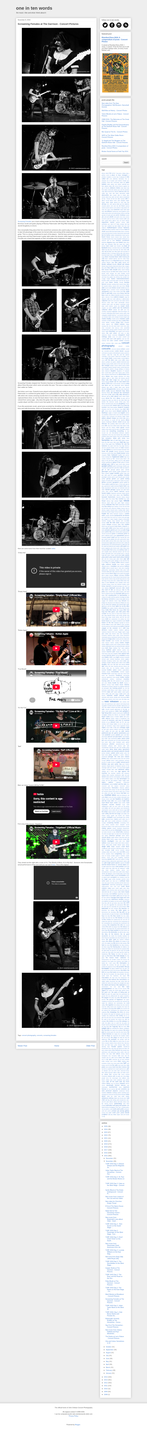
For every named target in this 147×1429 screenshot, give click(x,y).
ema (111, 425)
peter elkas (108, 742)
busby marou (116, 293)
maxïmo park (111, 651)
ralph (122, 775)
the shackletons (112, 1010)
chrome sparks (114, 329)
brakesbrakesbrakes (123, 278)
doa (128, 400)
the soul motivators (117, 1017)
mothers (112, 679)
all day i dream (106, 198)
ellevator (104, 423)
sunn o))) (104, 883)
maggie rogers (122, 632)
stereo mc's (125, 870)
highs (121, 501)
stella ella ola (115, 868)
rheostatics (115, 788)
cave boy (126, 309)
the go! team (120, 950)
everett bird (105, 431)
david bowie (122, 374)
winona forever (108, 1103)
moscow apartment (107, 677)
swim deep (126, 888)
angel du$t (123, 209)
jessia (103, 542)
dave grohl (112, 372)
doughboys (122, 403)
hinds (108, 502)
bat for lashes (106, 235)
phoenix (112, 744)
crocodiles (123, 356)
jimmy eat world (110, 544)
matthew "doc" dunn (118, 648)
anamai (127, 206)
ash (125, 219)
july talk (126, 559)
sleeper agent (121, 844)
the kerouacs (116, 970)
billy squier (117, 251)
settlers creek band (112, 826)
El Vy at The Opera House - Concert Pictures (114, 1207)
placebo (104, 751)
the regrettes (110, 1005)
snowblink (107, 850)
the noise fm (116, 988)
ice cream (118, 517)
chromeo (120, 329)
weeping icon (105, 1094)
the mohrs (108, 983)
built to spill (105, 293)
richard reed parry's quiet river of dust (118, 791)
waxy (120, 1087)
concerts (40, 1035)
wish (124, 1103)
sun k (117, 881)
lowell (127, 621)
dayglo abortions (118, 376)
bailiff (103, 229)
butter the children (110, 295)
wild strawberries (121, 1100)
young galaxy (124, 1111)
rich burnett (105, 791)
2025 (106, 1126)
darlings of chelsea (124, 369)
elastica (123, 420)
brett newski (119, 284)
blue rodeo (110, 268)
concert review (123, 346)
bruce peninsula (120, 289)
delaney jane (105, 387)
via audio (117, 1076)
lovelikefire (119, 620)
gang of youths (125, 462)
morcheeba (126, 675)
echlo (114, 414)
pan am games (113, 733)
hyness (121, 513)
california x (119, 299)
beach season (115, 237)
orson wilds (109, 727)
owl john (112, 731)
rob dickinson (123, 795)
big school (113, 249)
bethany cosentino (112, 247)
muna (109, 683)
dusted (114, 411)
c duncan (106, 297)
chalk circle (111, 317)
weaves (109, 1092)
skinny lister (106, 839)
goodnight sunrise (106, 477)
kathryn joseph (110, 568)
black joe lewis (121, 255)
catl (122, 309)
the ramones (124, 1001)
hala (128, 486)
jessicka (107, 542)
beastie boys (110, 238)
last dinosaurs (117, 589)
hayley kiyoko (125, 493)
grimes (104, 482)
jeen (109, 539)
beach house (106, 237)
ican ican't (112, 517)
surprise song (106, 888)
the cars (123, 919)
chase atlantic (106, 322)
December (109, 1158)
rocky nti (110, 797)
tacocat (119, 890)
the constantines (106, 923)
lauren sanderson (106, 593)
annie (106, 213)
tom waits (109, 1053)
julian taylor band (114, 557)
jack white (109, 528)
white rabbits (125, 1096)
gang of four (117, 462)
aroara (127, 217)
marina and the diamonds (122, 639)
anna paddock (122, 211)
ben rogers (126, 244)
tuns (121, 1063)
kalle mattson (106, 564)
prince (108, 760)
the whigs (114, 1037)
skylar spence (111, 843)
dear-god (127, 380)
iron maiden (125, 524)
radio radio (114, 769)
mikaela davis (115, 662)
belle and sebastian (107, 244)
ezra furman (117, 434)
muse (117, 684)
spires (125, 861)
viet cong (123, 1076)
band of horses (120, 229)
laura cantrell (108, 591)
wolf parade (122, 1105)
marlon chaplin (124, 642)
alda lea (117, 191)
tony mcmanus (112, 1055)
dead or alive (110, 378)
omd (108, 724)
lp (124, 622)
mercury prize (110, 655)
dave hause (118, 372)
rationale (127, 776)
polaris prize (115, 753)
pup (109, 764)
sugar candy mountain (114, 879)
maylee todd (119, 651)
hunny (116, 511)
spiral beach (120, 861)
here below (112, 499)
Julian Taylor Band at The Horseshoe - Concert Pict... (114, 1172)
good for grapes (112, 475)
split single (107, 863)
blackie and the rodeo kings (121, 258)
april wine (113, 215)
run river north (116, 806)
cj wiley (127, 333)
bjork (108, 255)
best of (126, 246)
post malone (125, 756)
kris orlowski (118, 584)
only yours (126, 724)
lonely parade (123, 615)
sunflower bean (124, 881)
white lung (117, 1096)
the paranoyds (123, 994)
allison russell (105, 200)
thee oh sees (125, 1041)
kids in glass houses (107, 575)
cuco (103, 360)
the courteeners (123, 923)
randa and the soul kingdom (113, 776)
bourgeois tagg (123, 275)
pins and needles (121, 747)
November (109, 1161)
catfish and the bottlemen (120, 308)
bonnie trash (105, 273)
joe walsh (104, 546)
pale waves (125, 731)
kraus (112, 584)
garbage (104, 464)
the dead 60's (111, 928)
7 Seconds (118, 173)
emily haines (123, 425)
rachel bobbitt (125, 767)
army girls (116, 217)
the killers (124, 970)
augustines (105, 222)
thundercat (126, 1046)
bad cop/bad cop (109, 226)
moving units (106, 681)
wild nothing (113, 1100)
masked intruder (120, 646)
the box (113, 917)
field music (110, 442)
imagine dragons (118, 519)
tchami (110, 895)
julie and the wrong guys (109, 559)
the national (120, 985)
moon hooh (126, 673)
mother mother (124, 677)
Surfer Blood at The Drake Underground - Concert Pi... (114, 1192)
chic (112, 324)
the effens (109, 941)
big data (107, 249)
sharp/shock (126, 828)
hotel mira (108, 508)
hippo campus (125, 502)
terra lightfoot (105, 901)
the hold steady (119, 956)
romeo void (109, 799)
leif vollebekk (110, 600)
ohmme (104, 722)
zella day (110, 1114)
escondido (122, 429)
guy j (103, 486)
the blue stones (116, 916)
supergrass (126, 884)
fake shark (110, 436)
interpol (109, 524)
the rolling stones (109, 1006)
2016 (106, 1153)
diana (127, 391)
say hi (127, 819)
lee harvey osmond (108, 599)
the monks (114, 983)
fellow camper (125, 440)
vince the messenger (112, 1078)
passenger (104, 736)
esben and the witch (114, 429)
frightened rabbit (118, 457)
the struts (116, 1021)
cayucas (114, 311)
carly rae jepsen (114, 304)
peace (123, 738)
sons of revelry (106, 855)
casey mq (117, 306)
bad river (124, 226)
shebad (124, 830)
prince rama (114, 760)
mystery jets (125, 690)
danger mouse (114, 365)
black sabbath (109, 258)
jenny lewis (126, 539)
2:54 (110, 173)
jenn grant (120, 539)
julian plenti (105, 557)
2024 (106, 1129)
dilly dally (119, 394)
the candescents (115, 919)
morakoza (119, 675)
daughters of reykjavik (123, 371)
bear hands (123, 237)
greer (118, 480)
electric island (117, 422)
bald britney (108, 229)
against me (126, 186)
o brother (116, 716)
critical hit (117, 356)
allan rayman (121, 198)
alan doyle (124, 188)
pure (112, 764)
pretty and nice (122, 758)
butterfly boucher (119, 295)
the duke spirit (111, 939)
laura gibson (116, 591)
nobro (117, 711)
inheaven (122, 522)
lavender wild (120, 593)
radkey (127, 769)
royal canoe (113, 802)
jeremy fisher (113, 541)
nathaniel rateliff (112, 695)
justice (109, 560)
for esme (113, 449)
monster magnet (124, 671)
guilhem (108, 484)
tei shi (103, 899)
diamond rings (120, 391)
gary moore (119, 464)
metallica (122, 655)
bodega (127, 269)
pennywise (110, 740)
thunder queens (116, 1046)
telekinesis (114, 899)
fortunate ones (125, 449)
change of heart (119, 317)
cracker (104, 354)
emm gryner (120, 427)
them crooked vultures (108, 1043)
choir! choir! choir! (118, 326)
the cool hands (114, 923)
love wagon (113, 620)
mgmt (117, 657)
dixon (114, 398)
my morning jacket (116, 688)
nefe (119, 697)
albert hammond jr (109, 191)
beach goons (125, 235)
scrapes (104, 822)
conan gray (118, 343)
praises (115, 758)
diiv (110, 394)
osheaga (122, 727)
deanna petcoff (125, 378)
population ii (116, 755)
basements (120, 233)
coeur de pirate (116, 336)
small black (125, 846)
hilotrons (104, 502)
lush (112, 626)
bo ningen (126, 267)
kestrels (107, 573)
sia (107, 833)
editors (104, 418)
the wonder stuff (122, 1039)
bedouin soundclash (122, 240)
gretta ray (123, 480)
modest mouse (106, 671)
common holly (110, 343)
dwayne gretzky (122, 411)
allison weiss (113, 200)
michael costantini (124, 657)
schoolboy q (125, 821)
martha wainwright (106, 646)
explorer (127, 433)
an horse (122, 206)
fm (119, 447)
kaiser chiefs (116, 562)
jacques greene (110, 530)
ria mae (118, 789)
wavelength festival (112, 1085)
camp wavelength (119, 302)
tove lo (103, 1059)
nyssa (111, 716)
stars (124, 864)
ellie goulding (111, 423)
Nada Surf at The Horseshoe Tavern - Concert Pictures (113, 1212)
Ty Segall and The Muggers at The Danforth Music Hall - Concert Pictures (115, 141)
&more (103, 173)
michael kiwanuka (115, 659)
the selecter (105, 1010)
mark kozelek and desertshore (120, 640)
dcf (125, 376)
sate (103, 819)
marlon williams (106, 644)
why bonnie (120, 1098)
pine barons (118, 745)
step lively (105, 870)
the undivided (113, 1028)
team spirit (116, 895)
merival (117, 655)
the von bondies (122, 1034)
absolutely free (123, 178)
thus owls (111, 1048)
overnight (126, 729)
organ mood (116, 725)
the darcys (124, 927)
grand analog (125, 478)
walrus (108, 1083)
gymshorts (107, 486)
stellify (127, 868)
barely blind (109, 231)
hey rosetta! (119, 499)
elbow (127, 420)
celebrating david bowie (112, 313)
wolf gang (116, 1105)
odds (103, 718)
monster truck (106, 673)
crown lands (108, 358)
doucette (116, 403)
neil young (123, 697)
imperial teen (119, 520)
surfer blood (125, 886)
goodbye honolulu (123, 475)
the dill (119, 932)
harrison (121, 491)
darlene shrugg (114, 369)
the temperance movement (115, 1024)
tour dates (126, 1057)
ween (127, 1092)
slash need (118, 843)
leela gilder (123, 599)
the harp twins (110, 952)
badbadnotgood (112, 227)
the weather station (124, 1035)
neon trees (115, 699)
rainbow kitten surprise (108, 775)
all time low (114, 198)
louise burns (105, 621)
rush (103, 808)
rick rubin (110, 793)
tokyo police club (122, 1052)
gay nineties (124, 466)
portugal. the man (114, 756)
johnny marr (123, 550)
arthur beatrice (120, 218)
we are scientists (121, 1089)
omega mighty (113, 724)
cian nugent (119, 331)
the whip (120, 1037)
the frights (108, 948)
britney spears (112, 286)
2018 (106, 1147)
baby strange (120, 224)
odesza (108, 718)
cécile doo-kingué (122, 311)
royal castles (121, 802)
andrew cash (112, 207)
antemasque (117, 213)
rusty (106, 808)
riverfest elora (110, 795)
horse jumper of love (116, 506)
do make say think (111, 400)
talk (108, 892)
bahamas (126, 227)
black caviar (113, 255)
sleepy (127, 844)
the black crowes (118, 914)
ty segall (108, 1069)
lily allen (126, 606)
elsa (109, 425)
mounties (126, 679)
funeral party (119, 458)
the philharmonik (112, 996)
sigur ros (113, 833)
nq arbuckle (122, 714)
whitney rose (113, 1098)
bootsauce (104, 275)
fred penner (126, 455)
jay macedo (121, 537)
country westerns (124, 353)
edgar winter (125, 416)
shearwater (118, 830)
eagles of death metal (114, 412)
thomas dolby (122, 1045)
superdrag (112, 884)
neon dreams (108, 699)
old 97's (122, 722)
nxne (108, 716)
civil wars (121, 333)
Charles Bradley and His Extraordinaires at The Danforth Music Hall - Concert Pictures (115, 126)
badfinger (120, 227)
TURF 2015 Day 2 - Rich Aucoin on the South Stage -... (113, 1225)
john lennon (114, 548)
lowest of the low (107, 622)
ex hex (127, 431)
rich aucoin (125, 789)
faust (128, 438)
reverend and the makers (110, 786)
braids (108, 278)
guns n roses (119, 484)
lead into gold (114, 597)
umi (112, 1070)
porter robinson (125, 755)
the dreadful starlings (121, 936)
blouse (120, 266)
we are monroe (111, 1089)
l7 (127, 586)
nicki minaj (123, 704)
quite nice (109, 767)
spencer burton (106, 861)
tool (119, 1056)
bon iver (115, 271)
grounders (109, 482)
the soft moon (107, 1017)
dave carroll (105, 372)
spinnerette (113, 861)
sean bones (105, 824)
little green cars (113, 612)
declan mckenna (121, 383)
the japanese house (111, 966)
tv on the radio (113, 1065)
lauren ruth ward (124, 591)
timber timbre (108, 1050)
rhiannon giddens (124, 787)
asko (103, 220)
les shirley (106, 604)
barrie (103, 233)
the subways (123, 1021)
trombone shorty (106, 1063)
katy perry (121, 568)
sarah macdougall (117, 817)
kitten (125, 580)
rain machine (111, 773)
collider (111, 340)
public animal (121, 762)
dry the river (110, 409)
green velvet (114, 480)
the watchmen (114, 1035)
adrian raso (114, 184)
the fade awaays (122, 943)
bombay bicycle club (107, 271)
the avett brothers (122, 906)
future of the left (106, 460)
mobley (122, 668)
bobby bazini (121, 269)
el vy (118, 420)
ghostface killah (119, 467)
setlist (53, 548)
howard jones (114, 510)
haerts (121, 486)
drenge (122, 405)
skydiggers (110, 841)
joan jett (127, 544)
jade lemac (118, 530)
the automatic (113, 906)
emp (107, 429)
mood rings (114, 673)
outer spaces (109, 729)
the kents (110, 970)
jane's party (113, 535)
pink (124, 745)
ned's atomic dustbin (112, 697)
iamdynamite (118, 515)
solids (107, 852)
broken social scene (118, 288)
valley (118, 1072)
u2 (102, 1070)
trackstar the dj (116, 1059)
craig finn (109, 354)
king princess (123, 579)
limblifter (104, 608)
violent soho (109, 1080)
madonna (104, 632)
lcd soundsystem (111, 595)
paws (119, 738)
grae (118, 478)
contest (122, 349)
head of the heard (107, 495)
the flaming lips (115, 947)
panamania (122, 733)
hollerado (109, 504)
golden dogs (123, 473)
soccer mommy (119, 850)
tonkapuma (105, 1055)
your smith (112, 1112)
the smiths (119, 1015)
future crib (126, 458)
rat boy (123, 776)
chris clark (126, 326)
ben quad (119, 244)
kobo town (126, 582)
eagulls (123, 413)
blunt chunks (118, 267)
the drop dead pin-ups (121, 937)
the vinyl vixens (123, 1032)
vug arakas (126, 1080)
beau (115, 238)
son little (122, 852)
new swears (123, 701)
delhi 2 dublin (114, 387)
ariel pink (106, 217)
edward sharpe (111, 418)
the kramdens (120, 972)
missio (125, 666)
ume (109, 1070)
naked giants (125, 692)
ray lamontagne (122, 778)
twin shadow (109, 1067)
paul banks (118, 736)
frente (103, 457)
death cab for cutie (116, 381)
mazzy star (126, 651)
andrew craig (119, 207)
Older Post (90, 1046)
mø (111, 668)
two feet (104, 1069)
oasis (121, 716)
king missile (116, 579)
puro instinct (125, 764)
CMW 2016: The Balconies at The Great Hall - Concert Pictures (115, 120)
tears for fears (123, 895)
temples (121, 899)
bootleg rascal (125, 273)
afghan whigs (108, 186)
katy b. (116, 568)
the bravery (119, 918)
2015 (106, 1156)
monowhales (115, 672)
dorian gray (122, 402)
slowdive (118, 846)
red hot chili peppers (112, 780)
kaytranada (112, 570)
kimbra (127, 575)
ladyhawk (112, 588)
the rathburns (109, 1003)
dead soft (117, 378)
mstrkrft (118, 681)
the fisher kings (106, 947)
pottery (104, 758)
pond (106, 755)
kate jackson (120, 566)
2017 (106, 1150)
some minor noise (114, 852)
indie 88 (108, 522)
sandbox (104, 817)
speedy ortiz (111, 859)
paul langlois (126, 736)
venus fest (108, 1074)
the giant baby (105, 950)
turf (125, 1063)
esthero (127, 429)
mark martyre (105, 642)
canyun (127, 302)
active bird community (113, 182)
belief (117, 242)
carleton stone (106, 304)
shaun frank (105, 830)
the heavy (112, 954)
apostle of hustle (106, 215)
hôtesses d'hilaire (116, 508)
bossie (116, 275)
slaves (123, 843)
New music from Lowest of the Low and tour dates (114, 1197)
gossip (108, 478)
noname (114, 713)
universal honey (125, 1070)
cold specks (117, 339)
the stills (124, 1019)
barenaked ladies (116, 231)
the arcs (126, 905)
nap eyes (112, 693)
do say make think (122, 400)
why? (125, 1098)
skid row (127, 837)
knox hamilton (119, 582)
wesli (110, 1094)
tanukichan (120, 893)
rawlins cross (113, 778)
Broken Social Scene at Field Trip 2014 (115, 151)
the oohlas (109, 990)
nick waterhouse (108, 704)
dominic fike (105, 402)
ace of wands (110, 180)
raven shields (105, 778)
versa (122, 1074)
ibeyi (108, 517)
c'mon (111, 297)
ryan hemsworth (125, 808)
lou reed (127, 619)
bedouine (104, 242)
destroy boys (120, 389)
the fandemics (114, 945)
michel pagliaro (125, 659)
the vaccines (106, 1030)
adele (108, 184)
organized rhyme (124, 725)
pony (110, 755)
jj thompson (118, 544)
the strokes (110, 1021)
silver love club (120, 833)
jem (116, 539)
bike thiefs (124, 249)
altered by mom (118, 202)
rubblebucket (105, 806)
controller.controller (109, 351)
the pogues (105, 997)
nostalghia (104, 714)
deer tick (111, 385)
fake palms (124, 434)
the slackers (105, 1014)
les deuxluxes (109, 602)
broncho (127, 288)
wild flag (107, 1100)
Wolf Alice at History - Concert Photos (114, 110)
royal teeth (125, 804)
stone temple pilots (118, 873)
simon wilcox (125, 835)
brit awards (105, 286)
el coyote (112, 420)
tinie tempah (123, 1050)
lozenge (122, 622)
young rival (105, 1112)
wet (113, 1094)
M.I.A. (120, 628)
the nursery (123, 988)
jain (122, 530)
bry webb (126, 291)
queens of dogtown (116, 766)
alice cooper (113, 195)
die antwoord (115, 392)
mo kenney (116, 668)
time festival (116, 1050)
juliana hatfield (124, 557)
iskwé (103, 526)
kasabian (114, 566)
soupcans (126, 857)
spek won (118, 859)
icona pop (124, 517)
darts (103, 371)
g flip (124, 460)
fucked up (109, 458)
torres (120, 1057)
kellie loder (109, 571)
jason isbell (110, 537)
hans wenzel (109, 491)
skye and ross (120, 841)
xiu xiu (103, 1109)
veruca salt (111, 1076)
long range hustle (110, 617)
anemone (117, 209)
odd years (126, 716)
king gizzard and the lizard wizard (111, 577)
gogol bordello (114, 473)
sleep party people (111, 844)
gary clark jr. (111, 464)
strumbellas (122, 875)
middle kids (126, 661)
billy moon (111, 251)
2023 (106, 1132)
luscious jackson (106, 626)
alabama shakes (115, 188)
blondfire (114, 264)
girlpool (118, 469)
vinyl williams (122, 1078)
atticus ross (115, 220)
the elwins (116, 941)
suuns (113, 888)
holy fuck (115, 504)
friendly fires (108, 457)
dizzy (118, 398)
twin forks (123, 1065)
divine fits (109, 398)
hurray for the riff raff (123, 511)
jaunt (116, 537)
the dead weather (113, 930)
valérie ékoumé (108, 1072)
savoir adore (121, 819)
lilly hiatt (122, 606)
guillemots (112, 484)
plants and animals (113, 751)
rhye (103, 789)
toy (107, 1059)
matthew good (110, 650)
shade (127, 826)
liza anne (111, 613)
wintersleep (118, 1103)
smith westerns (111, 848)
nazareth (104, 697)
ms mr (113, 681)
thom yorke (114, 1045)
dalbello (119, 362)
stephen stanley (115, 870)
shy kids (104, 833)
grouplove (116, 482)
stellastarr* (122, 868)
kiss (122, 580)
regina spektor (107, 782)
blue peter (104, 267)
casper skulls (124, 306)
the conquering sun (124, 921)
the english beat (109, 943)
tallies (119, 892)
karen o (108, 566)
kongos (108, 584)
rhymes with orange (109, 789)
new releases (111, 701)
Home (56, 1046)
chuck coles (126, 329)
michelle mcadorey (107, 661)
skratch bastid (122, 839)
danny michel (120, 367)
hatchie (127, 491)
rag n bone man (112, 771)
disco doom (122, 396)
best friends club (118, 246)
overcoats (121, 729)
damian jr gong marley (108, 363)
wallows (104, 1083)
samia (108, 815)
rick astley (104, 793)
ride (115, 793)
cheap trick (119, 322)
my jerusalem (105, 688)
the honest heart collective (116, 957)
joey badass (117, 546)
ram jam (127, 775)
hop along (107, 506)
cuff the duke (109, 360)
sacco (110, 810)
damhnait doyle (125, 362)
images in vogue (108, 519)
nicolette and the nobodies (114, 705)
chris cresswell (106, 328)
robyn (106, 797)
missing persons (118, 666)
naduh (115, 692)
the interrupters (122, 963)
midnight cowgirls (106, 662)
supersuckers (105, 886)
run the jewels (125, 806)
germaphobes (110, 467)
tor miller (111, 1057)
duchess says (119, 409)
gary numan (126, 464)
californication (125, 299)
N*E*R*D (104, 692)
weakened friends (124, 1091)
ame (112, 206)
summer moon (125, 879)
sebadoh (122, 824)
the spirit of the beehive (108, 1019)
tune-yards (117, 1063)
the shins (120, 1012)
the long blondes (119, 974)
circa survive (125, 331)
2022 (106, 1135)
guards (121, 482)
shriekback (126, 832)
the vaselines (119, 1030)
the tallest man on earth (112, 1023)
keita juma (123, 570)
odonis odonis (115, 718)
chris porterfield (124, 328)
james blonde (115, 531)
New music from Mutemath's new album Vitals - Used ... (114, 1219)
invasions (114, 524)
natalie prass (122, 693)
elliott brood (118, 423)
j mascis (124, 526)
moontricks (112, 675)
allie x (127, 198)
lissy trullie (105, 610)
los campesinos (113, 619)
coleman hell (105, 340)
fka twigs (122, 446)
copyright (126, 351)
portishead (104, 756)
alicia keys (108, 197)
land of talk (109, 590)
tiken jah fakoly (118, 1048)
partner (118, 735)
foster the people (107, 451)
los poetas (121, 619)
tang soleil (109, 893)
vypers (103, 1081)
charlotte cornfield (106, 320)
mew (114, 657)
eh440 (120, 418)
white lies (110, 1096)
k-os (103, 562)
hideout (108, 501)
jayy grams (105, 539)
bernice (104, 246)
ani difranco (108, 211)
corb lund (104, 353)
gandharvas (109, 462)
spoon (113, 863)
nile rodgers (108, 707)
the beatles (111, 910)
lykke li (123, 626)
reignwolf (118, 782)
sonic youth (126, 853)
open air (104, 725)
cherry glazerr (106, 324)
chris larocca (115, 328)
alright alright (109, 202)
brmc (123, 286)
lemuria (124, 601)
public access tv (112, 762)
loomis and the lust (121, 617)
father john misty (119, 438)
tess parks (119, 901)
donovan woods (113, 402)
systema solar (113, 890)
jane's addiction (106, 535)
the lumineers (114, 975)
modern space (111, 670)
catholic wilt (116, 309)
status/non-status (110, 866)
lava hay (113, 593)
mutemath (104, 686)
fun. (114, 458)
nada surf (110, 692)
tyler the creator (115, 1069)
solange (104, 852)
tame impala (125, 892)
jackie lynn (123, 528)
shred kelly (119, 832)
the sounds (125, 1017)
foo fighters (107, 449)
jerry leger (120, 541)
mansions (119, 637)
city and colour (111, 333)
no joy (125, 709)
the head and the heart (120, 952)
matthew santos (121, 650)
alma (119, 200)
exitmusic (121, 433)
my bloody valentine (112, 686)
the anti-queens (119, 904)
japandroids (120, 535)
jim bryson (119, 542)
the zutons (119, 1041)
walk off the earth (112, 1081)
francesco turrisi (106, 453)
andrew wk (126, 207)
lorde (106, 619)
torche (116, 1057)
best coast (109, 246)
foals (122, 447)
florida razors (114, 447)
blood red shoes (123, 264)
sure (111, 886)
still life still (104, 873)
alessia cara (123, 191)
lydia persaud (116, 626)
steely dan (108, 868)
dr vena (104, 405)
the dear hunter (123, 930)
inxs (119, 524)
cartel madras (109, 306)
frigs (125, 457)
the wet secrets (106, 1037)
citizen (103, 333)
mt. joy (122, 681)
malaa (106, 633)
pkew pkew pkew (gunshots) (119, 749)
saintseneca (119, 811)
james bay (108, 532)
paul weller (105, 738)
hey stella (126, 499)
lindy (123, 608)
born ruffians (111, 275)
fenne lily (104, 442)
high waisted (114, 501)
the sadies (117, 1008)
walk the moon (124, 1081)
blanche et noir (109, 260)
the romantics (118, 1006)
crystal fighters (125, 358)
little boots (112, 610)
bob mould (113, 269)
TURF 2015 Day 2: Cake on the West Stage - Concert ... (114, 1185)
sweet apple (119, 888)
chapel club (126, 317)
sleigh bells (106, 846)
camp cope (110, 302)
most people (116, 677)
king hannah (123, 577)
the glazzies (113, 950)
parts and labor (125, 734)
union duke (117, 1070)
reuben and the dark (119, 784)
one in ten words (34, 8)
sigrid (109, 833)
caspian (104, 308)
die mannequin (124, 392)
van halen (123, 1072)
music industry (124, 684)
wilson (124, 1101)
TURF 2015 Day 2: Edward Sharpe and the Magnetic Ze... (114, 1165)
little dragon (120, 610)
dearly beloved (105, 381)
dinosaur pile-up (106, 396)
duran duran (108, 411)
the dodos (112, 936)
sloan (113, 846)
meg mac (110, 653)
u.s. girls (126, 1069)
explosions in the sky (107, 434)
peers (106, 740)
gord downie (119, 477)
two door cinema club (122, 1067)
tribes (119, 1061)
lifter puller (126, 604)
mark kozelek (106, 641)
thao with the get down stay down (113, 903)
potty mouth (110, 758)
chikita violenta (119, 324)
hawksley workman (116, 493)
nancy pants (105, 693)
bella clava (126, 242)
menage (104, 655)
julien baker (120, 559)
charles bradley (106, 319)
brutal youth (119, 291)
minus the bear (109, 666)
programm (121, 760)
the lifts (104, 974)
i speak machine (109, 515)
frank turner (121, 453)
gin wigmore (126, 467)
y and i (111, 1109)
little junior (122, 612)
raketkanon (118, 775)
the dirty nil (106, 934)
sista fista (121, 837)
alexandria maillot (124, 193)
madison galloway (124, 630)
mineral (123, 664)
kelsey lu (122, 571)
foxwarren (121, 451)
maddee (110, 630)
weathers (104, 1092)
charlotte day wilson (116, 320)
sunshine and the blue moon (122, 883)
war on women (115, 1083)
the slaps (111, 1014)
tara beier (126, 893)
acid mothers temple (120, 180)
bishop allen (119, 253)
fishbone (118, 444)
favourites (106, 440)
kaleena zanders (124, 562)
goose (113, 477)
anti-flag (127, 213)
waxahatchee (113, 1087)
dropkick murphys (123, 407)
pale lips (118, 731)
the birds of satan (109, 914)
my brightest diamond (123, 686)
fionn (113, 444)
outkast (116, 729)
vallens (115, 1072)
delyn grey (122, 387)
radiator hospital (106, 769)
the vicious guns (109, 1032)
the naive (126, 983)
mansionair (114, 637)
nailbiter (120, 692)
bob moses (105, 269)
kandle (114, 564)
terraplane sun (112, 901)
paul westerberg (112, 738)
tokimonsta (113, 1052)
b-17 (115, 224)
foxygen (127, 451)
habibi (112, 486)
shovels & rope (111, 832)
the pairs (107, 994)
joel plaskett (110, 546)
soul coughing (118, 857)
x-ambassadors (125, 1107)
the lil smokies (110, 974)
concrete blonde (115, 349)
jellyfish (113, 539)
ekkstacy (106, 420)
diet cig (107, 394)
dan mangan (106, 365)
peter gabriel (125, 742)
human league (110, 511)
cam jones (116, 300)
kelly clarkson (115, 571)
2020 (106, 1141)
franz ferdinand (112, 455)
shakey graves (106, 828)
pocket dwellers (106, 753)
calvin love (110, 300)
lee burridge (121, 597)
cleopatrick (121, 335)
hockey (104, 504)
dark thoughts (105, 369)
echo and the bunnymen (122, 414)
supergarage (119, 884)
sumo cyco (105, 881)
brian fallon (126, 284)
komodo (104, 584)
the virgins (115, 1034)
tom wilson (116, 1054)
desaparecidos (111, 389)
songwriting (118, 854)
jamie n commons (117, 533)
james (103, 531)
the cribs (120, 925)
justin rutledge (115, 560)
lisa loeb (127, 608)
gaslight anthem (107, 466)
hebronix (118, 497)
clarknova (104, 335)
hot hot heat (126, 506)
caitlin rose (109, 299)
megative (115, 653)
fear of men (114, 440)
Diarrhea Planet (106, 392)
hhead (103, 501)
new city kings (123, 699)
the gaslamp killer (124, 948)
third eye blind (106, 1045)
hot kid (103, 508)
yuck (118, 1112)
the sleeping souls (118, 1014)
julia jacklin (125, 555)
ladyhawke (118, 588)
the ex (115, 943)
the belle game (121, 910)
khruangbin (126, 573)
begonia (109, 242)
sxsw (107, 890)
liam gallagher (113, 604)
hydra (111, 513)
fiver (118, 446)
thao (103, 903)
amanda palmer (106, 206)
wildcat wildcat (113, 1101)
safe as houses (119, 810)
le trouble (108, 597)
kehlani (117, 570)
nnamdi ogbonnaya (115, 709)
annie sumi (111, 213)
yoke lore (104, 1111)
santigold (109, 817)
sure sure (117, 886)
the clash (108, 921)
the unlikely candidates (123, 1028)
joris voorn (114, 553)
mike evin (110, 664)
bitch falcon (126, 253)
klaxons (112, 582)
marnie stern (113, 644)
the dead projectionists (121, 928)
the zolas (113, 1041)
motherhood (105, 679)
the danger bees (116, 926)
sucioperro (113, 877)
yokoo (109, 1111)
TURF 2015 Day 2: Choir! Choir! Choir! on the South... (114, 1239)
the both (108, 917)
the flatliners (124, 947)
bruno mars (113, 291)
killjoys (116, 575)
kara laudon (120, 564)
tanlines (114, 894)
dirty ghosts (115, 396)
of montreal (125, 720)
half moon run (115, 488)
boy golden (110, 277)
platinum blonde (124, 751)
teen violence (107, 897)
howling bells (121, 510)
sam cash (126, 812)
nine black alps (119, 707)
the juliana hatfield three (116, 968)
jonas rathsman (113, 551)
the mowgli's (120, 983)
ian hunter (104, 517)
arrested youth (106, 218)
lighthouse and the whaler (108, 606)
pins (115, 747)
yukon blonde (125, 1112)
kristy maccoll (106, 586)
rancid (103, 777)
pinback (110, 745)
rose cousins (118, 800)
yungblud (104, 1114)
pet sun (116, 740)
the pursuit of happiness (115, 999)
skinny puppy (114, 839)
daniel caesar (122, 365)
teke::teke (108, 899)
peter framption (117, 742)
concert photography (29, 1035)
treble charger (105, 1061)
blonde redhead (107, 264)
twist (114, 1067)
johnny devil (116, 550)
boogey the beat (115, 273)
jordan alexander (106, 553)
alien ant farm (115, 197)
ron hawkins (117, 799)
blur (123, 267)
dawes (108, 376)
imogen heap (111, 520)
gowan (114, 478)
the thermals (126, 1024)
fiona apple (109, 444)
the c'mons (107, 919)
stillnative (110, 873)
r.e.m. (114, 767)
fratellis (120, 455)
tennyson (126, 899)
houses (123, 508)
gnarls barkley (113, 471)
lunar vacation (125, 624)
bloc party (118, 262)
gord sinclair (126, 477)
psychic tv (104, 762)
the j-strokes (110, 965)
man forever (112, 633)
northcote (126, 713)
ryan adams (117, 808)
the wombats (112, 1039)
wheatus (123, 1094)
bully (111, 293)
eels (118, 418)
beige (113, 242)
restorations (105, 784)
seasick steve (114, 824)
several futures (122, 826)
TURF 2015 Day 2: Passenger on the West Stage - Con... (114, 1232)
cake (114, 299)
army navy (122, 217)
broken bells (108, 288)
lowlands (116, 622)
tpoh (110, 1059)
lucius (112, 624)
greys (127, 480)
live (108, 613)
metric (107, 657)
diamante (113, 391)
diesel (103, 394)
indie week (115, 522)
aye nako (110, 224)
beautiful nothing (121, 238)
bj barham (104, 255)
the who (125, 1037)
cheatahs (126, 322)
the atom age (105, 906)
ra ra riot (119, 767)
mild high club (117, 664)
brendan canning (111, 284)
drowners (104, 409)
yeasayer (126, 1109)
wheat (119, 1094)
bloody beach (105, 266)
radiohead (121, 769)
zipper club (120, 1114)
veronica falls (116, 1074)
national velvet (124, 695)
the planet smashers (123, 996)
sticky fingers (125, 872)
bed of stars (111, 240)
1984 (107, 173)
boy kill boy (117, 277)
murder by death (117, 683)
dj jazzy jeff (124, 398)
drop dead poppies (112, 407)
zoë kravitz (126, 1114)
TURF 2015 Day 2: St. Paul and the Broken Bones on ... (114, 1178)
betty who (119, 247)
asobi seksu (108, 220)
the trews (123, 1026)
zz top (103, 1116)
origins (104, 727)
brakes (113, 278)
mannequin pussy (106, 637)
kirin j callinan (116, 580)
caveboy (104, 311)
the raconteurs (116, 1001)
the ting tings (105, 1026)
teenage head (115, 897)
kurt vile (124, 586)
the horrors (124, 959)
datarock (107, 371)
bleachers (122, 260)
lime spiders (111, 608)
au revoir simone (124, 220)
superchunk (105, 884)
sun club (112, 881)
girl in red (105, 469)
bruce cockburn (111, 289)
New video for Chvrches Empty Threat (113, 1202)
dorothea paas (110, 403)
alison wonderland (124, 197)
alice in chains (122, 195)
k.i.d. (110, 562)
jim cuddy (124, 542)
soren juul (110, 857)
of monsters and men (114, 720)
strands (116, 875)
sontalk (113, 855)
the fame (107, 945)
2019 (106, 1144)
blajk (103, 260)
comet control (118, 340)
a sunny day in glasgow (118, 177)
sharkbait (119, 828)
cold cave (109, 339)
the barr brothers (113, 908)
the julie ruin (126, 968)
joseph (119, 553)
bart (106, 233)
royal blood (105, 802)
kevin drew (113, 573)
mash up (113, 646)
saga (125, 810)
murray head (110, 684)
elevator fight (125, 422)
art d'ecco (112, 218)
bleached (116, 260)
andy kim (104, 209)
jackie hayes (116, 528)
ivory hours (118, 526)
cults (123, 360)
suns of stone (110, 883)
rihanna (118, 793)
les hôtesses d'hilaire (119, 602)
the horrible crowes (115, 959)
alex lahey (116, 193)
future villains (114, 460)
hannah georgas (110, 489)
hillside (126, 501)
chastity (113, 322)
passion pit (111, 736)
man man (119, 633)
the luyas (123, 975)
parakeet (107, 735)
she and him (111, 830)
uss (103, 1072)
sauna (116, 819)
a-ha (111, 178)
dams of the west (118, 363)
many (124, 637)
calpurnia (104, 300)
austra (112, 222)
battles (112, 235)
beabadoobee (118, 235)
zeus (114, 1114)
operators (109, 725)
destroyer (126, 389)
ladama (107, 588)
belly (115, 244)
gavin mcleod (116, 466)
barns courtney (125, 231)
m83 (124, 628)
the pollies (117, 997)
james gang (123, 531)
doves (127, 403)
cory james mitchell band (113, 353)
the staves (119, 1019)
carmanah (122, 304)
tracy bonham (125, 1059)
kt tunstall (113, 586)
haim (125, 486)
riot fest (123, 793)
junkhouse (104, 560)
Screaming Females (24, 221)
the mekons (112, 979)
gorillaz (103, 478)
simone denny (106, 837)
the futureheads (115, 948)
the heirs (118, 954)
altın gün (126, 202)
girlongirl (113, 469)
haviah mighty (106, 493)
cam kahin (122, 300)
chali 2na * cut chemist (117, 315)
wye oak (118, 1107)
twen (119, 1065)
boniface (121, 271)
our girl (104, 729)
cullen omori (118, 360)
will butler (120, 1101)
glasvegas (105, 471)
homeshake (122, 504)
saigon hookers (112, 811)
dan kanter (126, 363)
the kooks (113, 972)
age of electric (105, 188)
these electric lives (119, 1043)
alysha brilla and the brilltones (121, 204)
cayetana (109, 311)
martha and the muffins (123, 644)
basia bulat (126, 233)
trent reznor (113, 1061)
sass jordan (126, 817)
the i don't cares (111, 963)
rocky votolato (117, 797)
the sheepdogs (112, 1012)
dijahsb (114, 394)
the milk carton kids (121, 981)
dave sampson (105, 374)
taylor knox (105, 895)
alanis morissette (108, 189)
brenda (121, 282)
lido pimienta (120, 604)
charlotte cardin (124, 319)
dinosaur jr (126, 394)
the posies (124, 997)
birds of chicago (111, 253)
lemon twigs (117, 600)
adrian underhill (122, 184)
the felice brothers (124, 945)
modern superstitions (123, 670)
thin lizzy (127, 1043)
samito (112, 815)
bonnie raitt (126, 271)
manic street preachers (122, 635)
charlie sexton (115, 318)
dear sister (121, 380)
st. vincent (119, 864)
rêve (128, 784)
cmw (109, 337)
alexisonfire (105, 195)
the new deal (115, 986)
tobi (109, 1052)
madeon (116, 630)
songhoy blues (110, 853)
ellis (106, 425)
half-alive (122, 488)
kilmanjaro (121, 575)
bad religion (118, 226)
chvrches (112, 331)
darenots (127, 367)
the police (111, 997)
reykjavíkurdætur (106, 787)
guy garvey (126, 484)
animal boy (115, 211)
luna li (119, 624)
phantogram (105, 744)
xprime (107, 1109)
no (121, 709)
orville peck (116, 727)
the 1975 (126, 903)
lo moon (117, 613)
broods (104, 289)
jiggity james (113, 542)
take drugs (125, 890)
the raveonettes (118, 1003)
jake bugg (126, 530)
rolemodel (123, 797)
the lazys (127, 972)
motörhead (119, 679)
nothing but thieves (113, 714)
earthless (106, 414)
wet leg (116, 1094)
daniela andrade (112, 367)
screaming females (49, 1035)
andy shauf (110, 209)
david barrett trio (114, 374)
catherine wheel (107, 309)
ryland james (105, 810)
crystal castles (117, 358)
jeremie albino (105, 541)
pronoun (127, 760)
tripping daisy (125, 1061)
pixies (107, 749)
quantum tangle (106, 766)
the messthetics (122, 979)
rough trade (125, 801)
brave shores (113, 282)
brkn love (119, 286)
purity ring (118, 764)
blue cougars (125, 266)
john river (110, 550)
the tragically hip (115, 1026)
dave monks (125, 372)
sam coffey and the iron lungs (111, 813)
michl (121, 661)
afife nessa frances (117, 186)
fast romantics (107, 438)
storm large (126, 873)
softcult (127, 850)
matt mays (108, 648)
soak (112, 850)
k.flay (106, 562)
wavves (123, 1085)
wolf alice (109, 1105)
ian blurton (126, 515)
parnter (113, 734)
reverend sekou (124, 786)
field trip (123, 442)
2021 (106, 1138)
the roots (124, 1006)
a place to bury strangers (119, 175)
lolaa (105, 615)
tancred (104, 893)
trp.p (112, 1063)
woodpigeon (112, 1107)
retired (111, 784)
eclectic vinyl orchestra (108, 416)
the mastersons (122, 977)
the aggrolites (110, 904)
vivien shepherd (117, 1080)
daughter (113, 371)
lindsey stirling (118, 608)
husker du (105, 513)
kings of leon (107, 580)
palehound (105, 733)
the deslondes (113, 932)
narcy (116, 693)
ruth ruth (110, 808)
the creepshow (112, 925)
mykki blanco (111, 690)
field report (116, 442)
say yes (104, 821)
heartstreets (111, 497)
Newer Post (22, 1046)
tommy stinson (125, 1053)
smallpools (104, 848)
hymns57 (116, 513)
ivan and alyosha (109, 526)
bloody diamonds (113, 266)
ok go (108, 722)
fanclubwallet (126, 436)
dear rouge (113, 380)
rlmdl (118, 795)
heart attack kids (118, 495)
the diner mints (125, 932)
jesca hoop (126, 541)
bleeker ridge (110, 262)
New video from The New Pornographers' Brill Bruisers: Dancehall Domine (115, 105)
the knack (107, 972)
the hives (110, 956)
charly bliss (125, 320)
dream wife (116, 405)
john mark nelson (122, 548)
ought (127, 727)
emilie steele (116, 425)
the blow (107, 916)
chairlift (109, 315)
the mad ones (114, 977)
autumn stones (120, 222)
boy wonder (123, 277)
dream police (109, 405)
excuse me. (105, 433)
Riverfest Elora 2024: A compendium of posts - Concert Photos (115, 39)
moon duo (120, 673)
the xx (107, 1041)
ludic (115, 624)
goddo (119, 471)
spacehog (104, 859)
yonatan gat (115, 1111)
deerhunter (117, 385)
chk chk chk (109, 326)
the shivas (126, 1012)
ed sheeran (118, 416)
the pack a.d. (106, 992)
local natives (123, 613)
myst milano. (118, 690)
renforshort (126, 782)
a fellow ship (124, 173)
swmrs (104, 890)
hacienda (116, 486)
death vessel (113, 383)
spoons (117, 863)
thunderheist (105, 1048)
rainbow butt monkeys (122, 773)
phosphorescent (120, 744)
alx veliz (109, 204)
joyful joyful (118, 555)
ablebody (115, 178)
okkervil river (114, 722)
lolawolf (109, 615)
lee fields (127, 597)
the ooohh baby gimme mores (121, 990)
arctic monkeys (120, 215)
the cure (108, 927)
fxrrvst (120, 460)
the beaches (123, 908)
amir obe (116, 206)
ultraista (106, 1070)
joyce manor (111, 555)
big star (118, 249)
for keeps (118, 449)
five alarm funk (112, 446)
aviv (128, 222)
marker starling (114, 642)
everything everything (117, 431)
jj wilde (123, 544)
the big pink (121, 912)
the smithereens (111, 1015)
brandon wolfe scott (107, 280)
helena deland (125, 497)
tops (107, 1057)
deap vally (105, 380)
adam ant (122, 182)
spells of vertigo (125, 859)
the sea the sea (125, 1008)
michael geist (105, 659)
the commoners (115, 921)
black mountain (110, 257)
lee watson (117, 599)
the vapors (113, 1030)
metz (110, 657)
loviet (124, 620)
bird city (123, 251)
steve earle (112, 872)
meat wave (105, 653)
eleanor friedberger (107, 422)
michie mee (116, 661)
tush (107, 1065)
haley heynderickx (106, 488)
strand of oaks (109, 875)
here (53, 865)
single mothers (115, 837)
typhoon (121, 1069)
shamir (114, 828)
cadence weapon (118, 297)
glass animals (125, 469)
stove (103, 875)
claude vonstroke (112, 335)
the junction (105, 970)
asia (128, 218)
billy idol (107, 251)
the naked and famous (109, 985)
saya (109, 821)
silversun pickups (115, 835)
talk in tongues (113, 892)
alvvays (104, 204)
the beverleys (112, 912)
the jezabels (120, 966)
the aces (104, 904)
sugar (106, 879)
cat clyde (109, 308)
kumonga (119, 586)
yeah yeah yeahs (118, 1109)
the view (116, 1032)
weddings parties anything (119, 1092)
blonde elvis (126, 262)
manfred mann (111, 635)
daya (112, 376)
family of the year (117, 436)
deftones (127, 385)
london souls (115, 615)
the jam (117, 965)
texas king (126, 901)
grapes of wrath (106, 480)
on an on (120, 724)
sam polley (124, 813)
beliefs (121, 242)
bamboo (113, 229)
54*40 (113, 173)
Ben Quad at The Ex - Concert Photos (115, 132)
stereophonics (105, 872)
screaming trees (124, 822)
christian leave (105, 329)
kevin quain (120, 573)
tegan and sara (124, 897)
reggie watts (125, 780)
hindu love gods (115, 502)
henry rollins (105, 499)
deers (122, 385)
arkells (111, 217)
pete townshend (122, 740)
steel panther (119, 866)
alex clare (109, 193)
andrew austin (105, 207)
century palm (122, 313)
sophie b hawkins (120, 855)
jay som (127, 537)
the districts (115, 934)
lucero (127, 622)
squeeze (122, 862)
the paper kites (115, 994)
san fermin (118, 815)
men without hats (123, 653)
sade (113, 810)
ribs (121, 789)
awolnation (104, 224)
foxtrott (116, 451)
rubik (110, 806)
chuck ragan (105, 331)
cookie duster (119, 351)
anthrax (123, 213)
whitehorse (105, 1098)
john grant (123, 546)
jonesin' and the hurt (123, 551)
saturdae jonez (109, 819)
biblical (124, 247)
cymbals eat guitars (110, 362)
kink (112, 580)
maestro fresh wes (112, 632)
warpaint (122, 1083)
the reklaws (117, 1005)
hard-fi (116, 491)
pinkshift (111, 747)
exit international (113, 433)
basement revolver (112, 233)
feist (119, 440)
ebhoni (111, 414)
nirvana (107, 709)
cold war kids (125, 338)
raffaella (104, 771)
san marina (126, 815)
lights (117, 606)
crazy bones (111, 356)
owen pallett (105, 731)
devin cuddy (106, 391)
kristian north (125, 584)
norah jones (120, 713)
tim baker (124, 1048)
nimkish (113, 707)
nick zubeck (117, 704)
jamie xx (126, 533)
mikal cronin (122, 662)
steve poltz (119, 872)
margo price (111, 639)
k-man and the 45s (124, 560)
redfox (120, 780)
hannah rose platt (121, 489)
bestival (104, 248)
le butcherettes (122, 595)
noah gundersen (110, 711)
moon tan (105, 675)
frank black (114, 453)
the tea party (123, 1023)
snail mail (118, 848)
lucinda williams (106, 624)
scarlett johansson (116, 821)
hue (106, 511)
